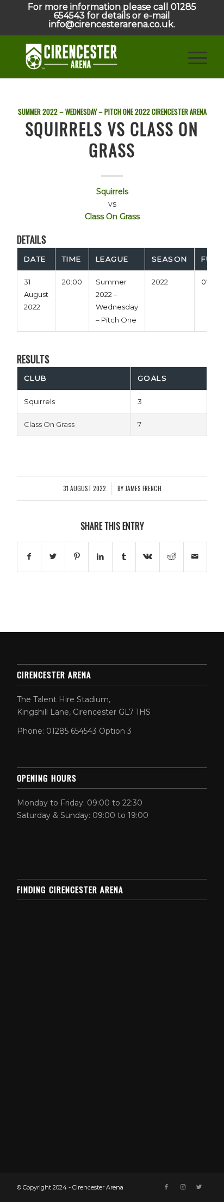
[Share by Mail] (195, 556)
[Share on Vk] (147, 556)
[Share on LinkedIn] (100, 556)
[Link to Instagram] (183, 1187)
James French (143, 488)
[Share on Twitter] (53, 556)
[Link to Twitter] (199, 1187)
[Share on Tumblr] (124, 556)
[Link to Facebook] (166, 1187)
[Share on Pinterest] (77, 556)
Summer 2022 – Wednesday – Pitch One (75, 112)
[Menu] (192, 56)
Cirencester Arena (179, 112)
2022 (142, 112)
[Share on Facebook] (29, 556)
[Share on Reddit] (171, 556)
